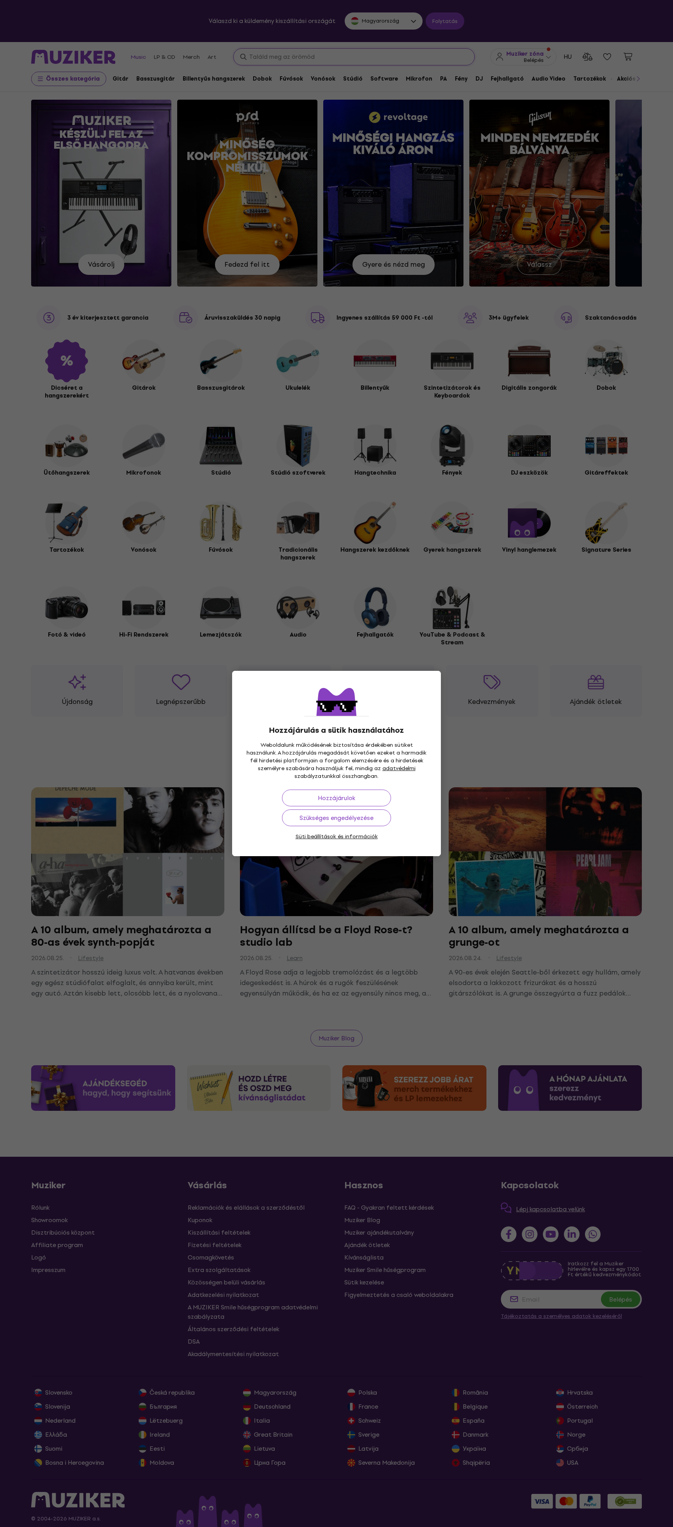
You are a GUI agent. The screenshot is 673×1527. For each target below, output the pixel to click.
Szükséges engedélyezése (336, 818)
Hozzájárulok (336, 798)
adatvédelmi (399, 768)
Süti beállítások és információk (337, 836)
